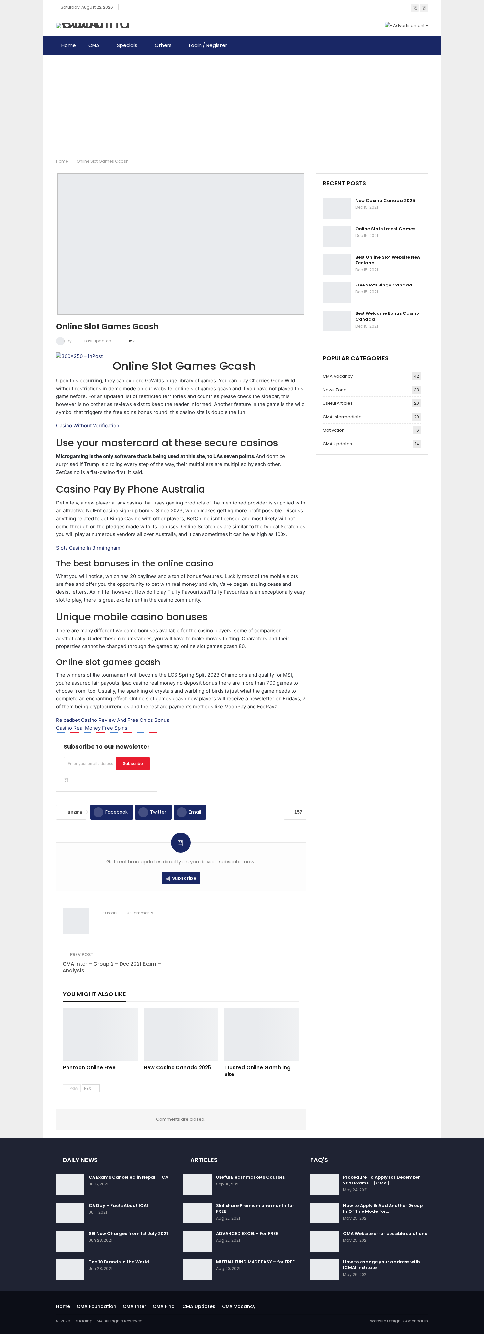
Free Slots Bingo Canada (383, 285)
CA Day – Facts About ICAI (118, 1205)
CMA (93, 45)
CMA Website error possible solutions (385, 1233)
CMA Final (164, 1306)
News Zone (335, 390)
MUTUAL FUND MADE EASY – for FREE (255, 1262)
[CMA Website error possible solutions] (324, 1241)
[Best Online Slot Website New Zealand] (337, 264)
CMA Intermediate (342, 417)
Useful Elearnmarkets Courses (250, 1177)
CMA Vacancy (338, 376)
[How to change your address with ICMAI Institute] (324, 1269)
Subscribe (133, 763)
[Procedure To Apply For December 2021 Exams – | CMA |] (324, 1184)
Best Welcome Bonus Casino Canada (387, 316)
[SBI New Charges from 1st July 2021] (70, 1241)
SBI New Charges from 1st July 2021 (128, 1233)
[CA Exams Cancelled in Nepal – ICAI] (70, 1184)
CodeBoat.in (415, 1321)
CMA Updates (337, 444)
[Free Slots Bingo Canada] (337, 292)
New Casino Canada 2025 (385, 200)
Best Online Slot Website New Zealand (387, 260)
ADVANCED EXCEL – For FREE (247, 1233)
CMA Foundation (96, 1306)
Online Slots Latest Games (385, 229)
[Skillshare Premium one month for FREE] (197, 1213)
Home (68, 45)
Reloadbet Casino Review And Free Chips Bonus (112, 720)
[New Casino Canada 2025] (181, 1034)
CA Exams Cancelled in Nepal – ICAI (129, 1177)
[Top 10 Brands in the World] (70, 1269)
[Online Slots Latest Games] (337, 236)
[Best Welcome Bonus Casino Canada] (337, 321)
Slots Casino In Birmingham (88, 548)
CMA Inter (134, 1306)
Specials (127, 45)
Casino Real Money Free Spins (91, 728)
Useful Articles (338, 403)
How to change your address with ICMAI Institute (381, 1265)
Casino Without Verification (87, 425)
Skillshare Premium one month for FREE (255, 1208)
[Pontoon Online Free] (100, 1034)
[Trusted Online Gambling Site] (261, 1034)
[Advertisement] (242, 104)
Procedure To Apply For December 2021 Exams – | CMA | (381, 1180)
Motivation (334, 430)
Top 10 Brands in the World (119, 1262)
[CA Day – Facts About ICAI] (70, 1213)
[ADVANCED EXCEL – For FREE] (197, 1241)
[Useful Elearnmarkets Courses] (197, 1184)
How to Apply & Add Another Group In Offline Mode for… (383, 1208)
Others (163, 45)
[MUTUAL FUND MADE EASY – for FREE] (197, 1269)
